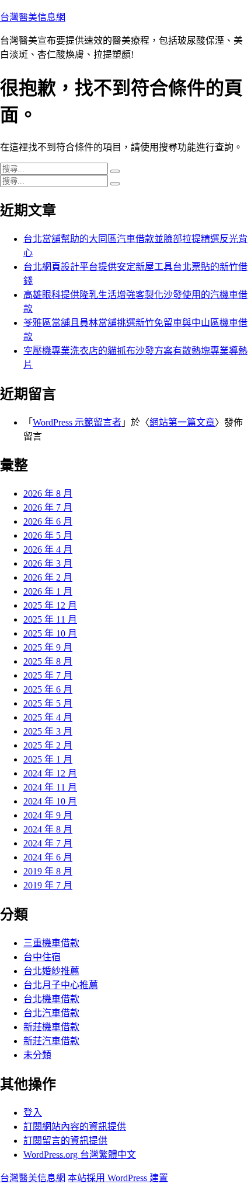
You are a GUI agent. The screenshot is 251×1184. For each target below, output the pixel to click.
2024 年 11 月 (50, 787)
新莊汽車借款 (51, 1041)
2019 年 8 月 (47, 871)
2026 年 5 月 (47, 535)
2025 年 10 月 (50, 633)
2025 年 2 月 (47, 745)
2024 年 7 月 (47, 843)
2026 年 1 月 (47, 591)
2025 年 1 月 (47, 759)
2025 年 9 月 (47, 647)
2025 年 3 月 (47, 731)
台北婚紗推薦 (51, 971)
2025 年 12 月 (50, 605)
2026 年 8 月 (47, 493)
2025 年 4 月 (47, 717)
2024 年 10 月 (50, 801)
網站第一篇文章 (182, 422)
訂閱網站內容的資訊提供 (74, 1127)
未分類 (37, 1055)
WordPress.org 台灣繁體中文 (79, 1155)
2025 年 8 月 (47, 661)
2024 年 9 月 (47, 815)
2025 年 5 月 (47, 703)
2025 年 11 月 (50, 619)
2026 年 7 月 (47, 507)
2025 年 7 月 (47, 675)
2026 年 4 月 (47, 549)
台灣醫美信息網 (32, 17)
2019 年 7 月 (47, 885)
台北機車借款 (51, 999)
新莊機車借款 (51, 1027)
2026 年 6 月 (47, 521)
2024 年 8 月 (47, 829)
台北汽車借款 (51, 1013)
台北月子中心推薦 (60, 985)
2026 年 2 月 (47, 577)
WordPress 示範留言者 (77, 422)
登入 (32, 1113)
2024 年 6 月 (47, 857)
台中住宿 (42, 957)
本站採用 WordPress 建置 (118, 1178)
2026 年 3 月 (47, 563)
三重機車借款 (51, 943)
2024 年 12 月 (50, 773)
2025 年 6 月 (47, 689)
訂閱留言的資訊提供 (65, 1141)
